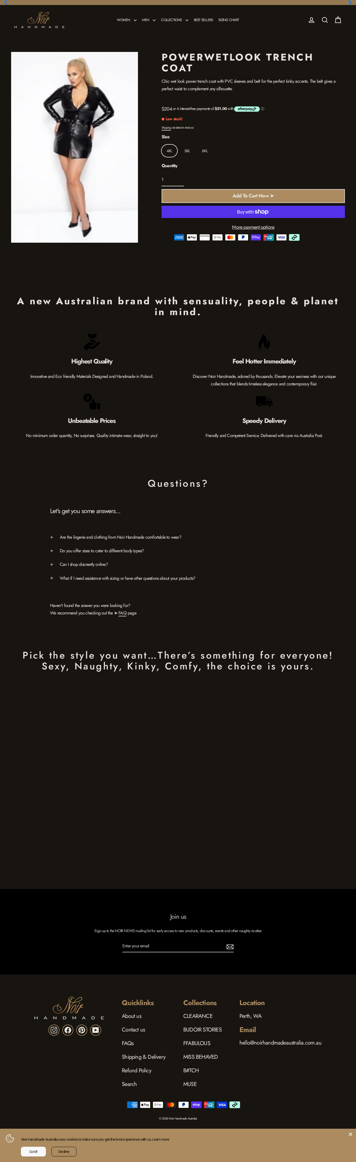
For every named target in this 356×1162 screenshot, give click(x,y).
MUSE (190, 1084)
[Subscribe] (229, 946)
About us (131, 1016)
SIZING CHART (228, 19)
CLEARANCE (197, 1016)
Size (165, 137)
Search (129, 1084)
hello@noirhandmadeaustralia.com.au (280, 1043)
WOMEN (124, 19)
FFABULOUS (196, 1043)
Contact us (133, 1030)
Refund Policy (136, 1070)
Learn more (160, 1139)
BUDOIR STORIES (202, 1030)
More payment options (253, 227)
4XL (169, 151)
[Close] (350, 1134)
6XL (204, 151)
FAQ (122, 613)
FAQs (128, 1043)
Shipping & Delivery (143, 1057)
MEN (146, 19)
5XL (187, 151)
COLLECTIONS (171, 19)
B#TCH (191, 1070)
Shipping (166, 128)
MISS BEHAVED (200, 1057)
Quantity (169, 165)
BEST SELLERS (203, 19)
